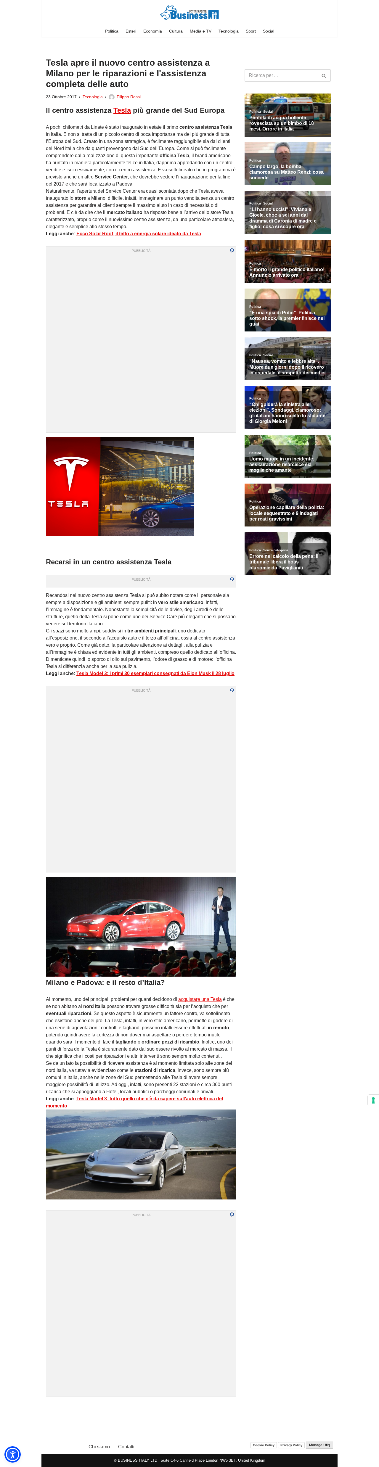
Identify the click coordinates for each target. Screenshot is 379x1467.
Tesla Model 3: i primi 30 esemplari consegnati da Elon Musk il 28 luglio (155, 673)
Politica (111, 31)
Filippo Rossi (129, 96)
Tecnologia (229, 31)
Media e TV (200, 31)
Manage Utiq (319, 1445)
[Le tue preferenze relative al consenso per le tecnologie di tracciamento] (373, 1100)
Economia (152, 31)
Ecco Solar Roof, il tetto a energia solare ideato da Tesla (138, 233)
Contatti (126, 1446)
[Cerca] (324, 75)
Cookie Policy (263, 1445)
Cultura (176, 31)
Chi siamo (99, 1446)
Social (268, 31)
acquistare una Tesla (200, 999)
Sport (251, 31)
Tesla (122, 110)
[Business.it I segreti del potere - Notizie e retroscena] (189, 12)
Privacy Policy (291, 1445)
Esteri (131, 31)
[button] (12, 1454)
